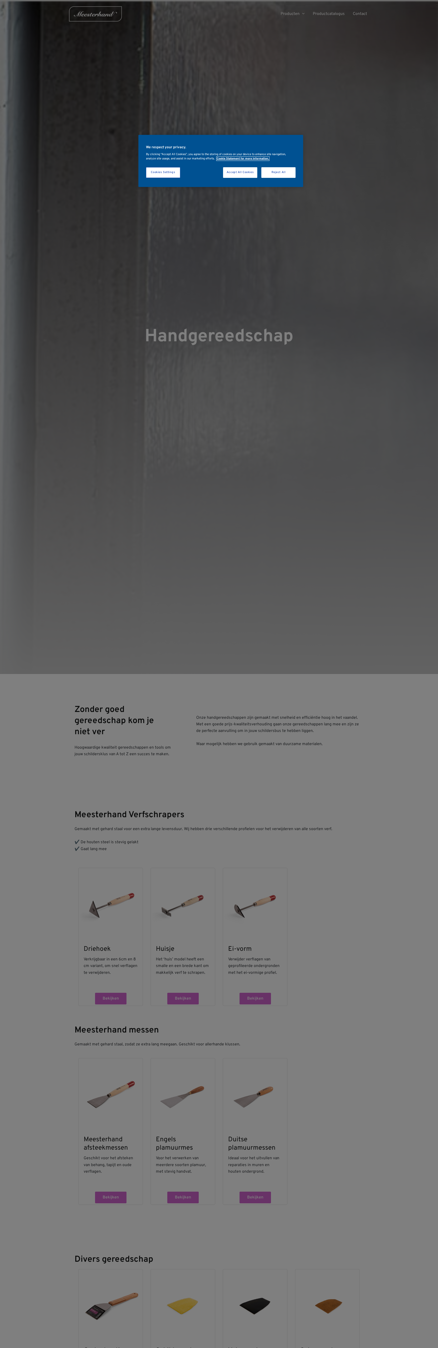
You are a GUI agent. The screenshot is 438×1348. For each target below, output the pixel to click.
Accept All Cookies (240, 172)
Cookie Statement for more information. (243, 158)
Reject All (278, 172)
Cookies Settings (163, 172)
